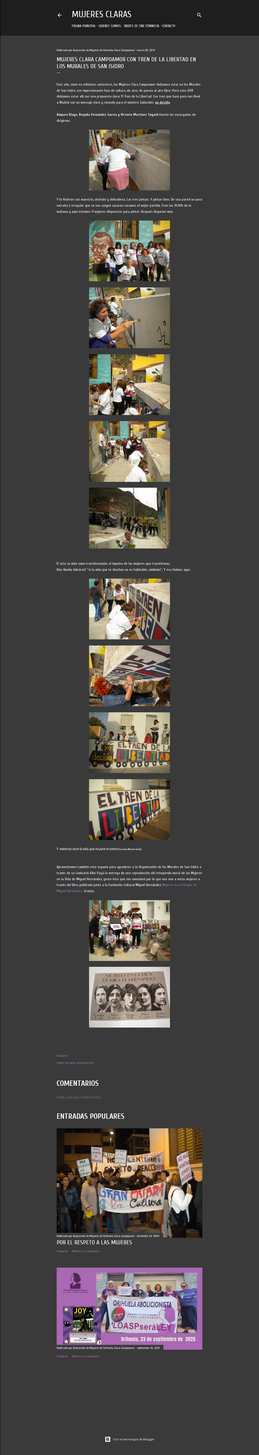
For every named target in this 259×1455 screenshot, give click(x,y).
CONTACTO (168, 26)
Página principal (84, 26)
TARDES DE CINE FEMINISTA (141, 26)
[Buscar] (199, 14)
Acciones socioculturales (79, 1063)
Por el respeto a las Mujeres (94, 1242)
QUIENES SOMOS (110, 26)
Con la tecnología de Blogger (134, 1439)
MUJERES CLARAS (101, 14)
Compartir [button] (62, 1055)
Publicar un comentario (79, 1097)
